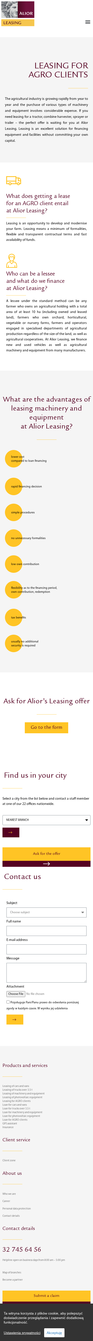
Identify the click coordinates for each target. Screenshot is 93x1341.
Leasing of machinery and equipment (23, 1093)
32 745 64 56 (21, 1250)
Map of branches (11, 1272)
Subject (11, 903)
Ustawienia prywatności (22, 1333)
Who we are (9, 1194)
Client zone (9, 1160)
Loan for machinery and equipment (22, 1112)
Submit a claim (46, 1296)
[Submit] (10, 832)
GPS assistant (9, 1123)
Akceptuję (54, 1333)
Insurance (8, 1127)
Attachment (15, 987)
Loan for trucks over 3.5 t (16, 1108)
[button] (88, 21)
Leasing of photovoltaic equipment (22, 1097)
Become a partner (12, 1280)
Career (6, 1201)
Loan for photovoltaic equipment (21, 1116)
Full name (13, 921)
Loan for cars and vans (14, 1105)
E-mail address (17, 940)
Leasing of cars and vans (15, 1086)
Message (12, 958)
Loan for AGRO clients (14, 1120)
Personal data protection (16, 1208)
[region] (46, 1322)
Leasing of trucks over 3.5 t (17, 1090)
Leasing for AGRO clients (16, 1101)
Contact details (11, 1216)
